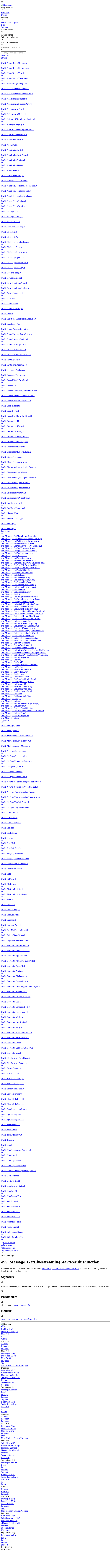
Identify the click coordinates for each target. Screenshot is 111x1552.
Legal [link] (3, 1392)
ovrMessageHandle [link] (21, 1305)
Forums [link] (4, 1397)
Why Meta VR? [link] (8, 1370)
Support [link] (4, 1399)
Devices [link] (4, 1380)
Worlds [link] (4, 1339)
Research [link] (5, 1346)
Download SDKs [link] (8, 1356)
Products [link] (5, 1348)
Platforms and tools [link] (9, 1375)
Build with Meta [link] (8, 1329)
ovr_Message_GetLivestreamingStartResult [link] (60, 1268)
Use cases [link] (5, 1385)
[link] (6, 5)
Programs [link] (5, 1360)
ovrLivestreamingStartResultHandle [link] (19, 1319)
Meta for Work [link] (7, 1358)
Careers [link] (4, 1343)
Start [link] (3, 1363)
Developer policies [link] (9, 1390)
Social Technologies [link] (9, 1331)
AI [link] (2, 1336)
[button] (55, 2)
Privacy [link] (4, 1394)
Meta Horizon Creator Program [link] (14, 1365)
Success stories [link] (7, 1382)
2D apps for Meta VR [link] (10, 1377)
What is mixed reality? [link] (10, 1373)
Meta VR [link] (5, 1334)
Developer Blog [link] (8, 1353)
